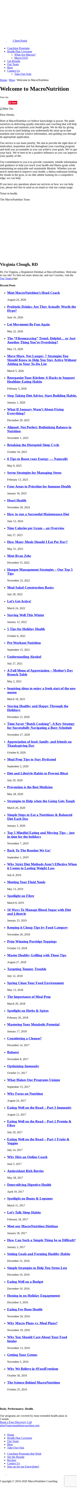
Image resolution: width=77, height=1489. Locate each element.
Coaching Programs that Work (24, 1453)
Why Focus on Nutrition (25, 1094)
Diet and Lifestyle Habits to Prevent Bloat (37, 773)
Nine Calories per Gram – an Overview (35, 528)
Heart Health (16, 500)
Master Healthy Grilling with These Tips (36, 955)
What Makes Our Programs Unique (33, 1080)
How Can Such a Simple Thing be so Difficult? (41, 1240)
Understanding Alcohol (24, 657)
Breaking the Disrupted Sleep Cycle (33, 445)
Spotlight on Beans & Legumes (30, 1198)
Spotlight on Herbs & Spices (28, 1011)
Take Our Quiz (22, 73)
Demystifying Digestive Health (29, 1185)
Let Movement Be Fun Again (28, 324)
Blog (10, 67)
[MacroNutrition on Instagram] (9, 40)
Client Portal (20, 40)
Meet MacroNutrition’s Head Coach (33, 293)
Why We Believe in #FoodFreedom (32, 1369)
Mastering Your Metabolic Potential (33, 1024)
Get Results (13, 61)
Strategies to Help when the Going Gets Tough (41, 801)
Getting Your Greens (22, 1355)
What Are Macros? (25, 54)
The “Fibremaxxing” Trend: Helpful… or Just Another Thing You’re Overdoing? (41, 340)
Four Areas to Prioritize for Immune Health (39, 486)
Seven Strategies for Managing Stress (34, 473)
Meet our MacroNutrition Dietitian (32, 1226)
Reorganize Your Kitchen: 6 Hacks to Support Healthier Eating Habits (41, 379)
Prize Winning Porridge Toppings (32, 941)
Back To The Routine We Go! (28, 850)
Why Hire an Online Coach (27, 1157)
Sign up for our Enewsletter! (23, 1466)
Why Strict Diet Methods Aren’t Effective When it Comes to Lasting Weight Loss (42, 866)
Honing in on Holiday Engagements (33, 1295)
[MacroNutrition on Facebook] (3, 40)
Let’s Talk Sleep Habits (24, 1212)
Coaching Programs (18, 48)
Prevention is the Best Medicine (30, 787)
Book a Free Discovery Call (16, 1422)
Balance (13, 1052)
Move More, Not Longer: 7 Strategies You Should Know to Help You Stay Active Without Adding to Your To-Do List (41, 360)
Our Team (13, 64)
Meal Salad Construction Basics (30, 587)
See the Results (15, 1456)
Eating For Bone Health (24, 1309)
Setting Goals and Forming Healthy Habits (38, 1254)
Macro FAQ (21, 57)
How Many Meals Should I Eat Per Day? (37, 542)
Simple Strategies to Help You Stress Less (37, 1268)
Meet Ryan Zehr (19, 556)
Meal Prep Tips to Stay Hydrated (31, 759)
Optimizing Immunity (23, 1066)
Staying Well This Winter (25, 615)
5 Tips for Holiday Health (26, 629)
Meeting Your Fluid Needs (26, 882)
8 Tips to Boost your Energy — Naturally (37, 459)
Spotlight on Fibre (20, 896)
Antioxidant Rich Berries (25, 1171)
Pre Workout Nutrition (24, 643)
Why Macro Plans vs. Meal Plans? (32, 1323)
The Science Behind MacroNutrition (33, 1382)
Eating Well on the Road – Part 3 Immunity (39, 1107)
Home (3, 80)
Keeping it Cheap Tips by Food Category (37, 927)
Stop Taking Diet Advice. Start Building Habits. (42, 395)
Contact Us (13, 70)
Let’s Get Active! (19, 601)
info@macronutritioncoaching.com (19, 1425)
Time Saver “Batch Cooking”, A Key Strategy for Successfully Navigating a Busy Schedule (41, 726)
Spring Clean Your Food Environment (35, 983)
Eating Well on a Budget (25, 1281)
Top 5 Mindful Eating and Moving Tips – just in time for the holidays (40, 834)
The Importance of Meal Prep (29, 997)
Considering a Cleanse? (24, 1038)
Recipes (11, 1460)
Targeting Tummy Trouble (26, 969)
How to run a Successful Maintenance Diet (38, 514)
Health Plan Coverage (19, 51)
